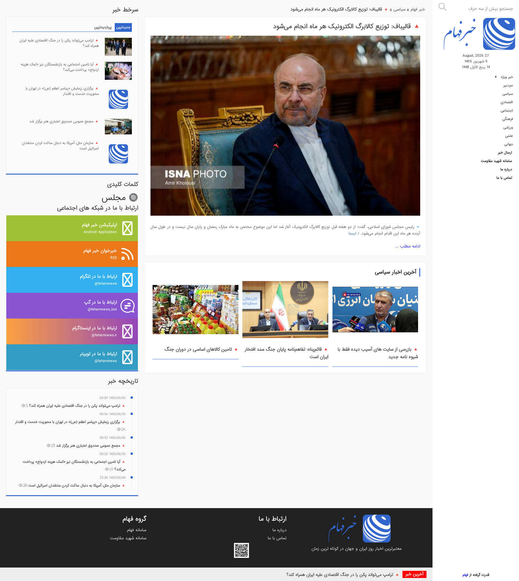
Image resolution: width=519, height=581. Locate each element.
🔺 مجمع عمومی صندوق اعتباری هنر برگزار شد (64, 121)
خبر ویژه (506, 77)
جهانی (508, 144)
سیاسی (507, 94)
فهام (465, 575)
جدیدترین (123, 27)
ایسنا (352, 233)
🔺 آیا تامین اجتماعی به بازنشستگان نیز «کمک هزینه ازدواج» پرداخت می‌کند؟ (60, 67)
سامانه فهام (136, 530)
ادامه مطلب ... (407, 246)
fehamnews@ (98, 279)
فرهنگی (507, 119)
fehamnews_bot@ (100, 305)
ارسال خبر (505, 152)
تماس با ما (504, 178)
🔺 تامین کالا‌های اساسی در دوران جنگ (201, 349)
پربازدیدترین (103, 27)
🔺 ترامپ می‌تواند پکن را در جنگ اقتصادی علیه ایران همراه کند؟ (343, 574)
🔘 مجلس (120, 197)
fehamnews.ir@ (94, 331)
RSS (100, 254)
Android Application (99, 228)
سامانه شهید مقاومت (496, 161)
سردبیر (508, 85)
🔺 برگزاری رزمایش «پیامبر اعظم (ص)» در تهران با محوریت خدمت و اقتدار (62, 91)
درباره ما (506, 169)
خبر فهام (418, 9)
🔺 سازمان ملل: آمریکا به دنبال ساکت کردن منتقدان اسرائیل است (60, 145)
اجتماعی (507, 110)
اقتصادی (507, 102)
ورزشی (508, 127)
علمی (509, 136)
